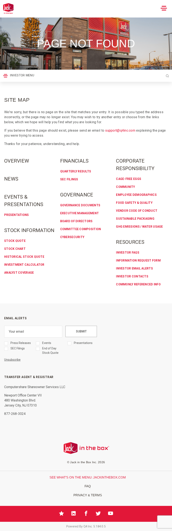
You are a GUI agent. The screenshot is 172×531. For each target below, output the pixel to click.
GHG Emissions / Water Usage (139, 226)
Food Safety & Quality (134, 202)
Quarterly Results (75, 171)
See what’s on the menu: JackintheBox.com (88, 477)
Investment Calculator (24, 264)
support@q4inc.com (120, 130)
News (11, 179)
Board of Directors (76, 221)
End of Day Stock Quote (50, 350)
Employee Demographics (136, 194)
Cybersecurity (72, 237)
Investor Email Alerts (134, 268)
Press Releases (20, 343)
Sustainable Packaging (135, 218)
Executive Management (79, 213)
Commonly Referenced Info (138, 284)
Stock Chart (15, 248)
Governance (76, 195)
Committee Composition (80, 229)
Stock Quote (15, 240)
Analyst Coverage (19, 272)
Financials (74, 161)
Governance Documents (80, 205)
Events (46, 343)
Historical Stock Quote (24, 256)
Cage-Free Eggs (128, 179)
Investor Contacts (132, 276)
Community (125, 187)
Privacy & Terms (87, 495)
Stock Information (29, 230)
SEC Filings (69, 179)
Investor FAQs (127, 252)
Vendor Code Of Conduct (136, 210)
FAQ (88, 486)
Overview (16, 161)
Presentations (16, 215)
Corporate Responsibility (135, 164)
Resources (130, 242)
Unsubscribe (12, 359)
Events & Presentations (23, 200)
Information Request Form (138, 260)
